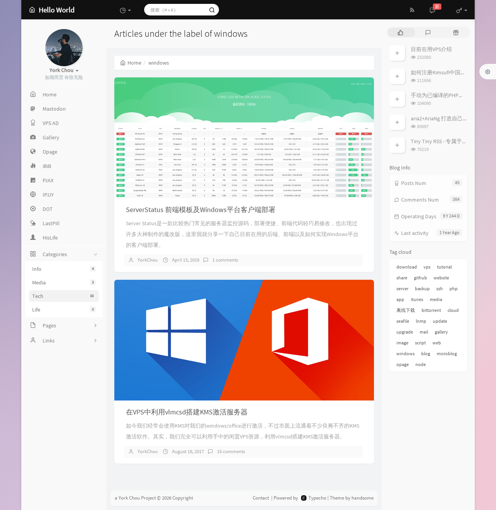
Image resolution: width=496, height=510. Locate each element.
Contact (261, 498)
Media (63, 282)
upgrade (404, 332)
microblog (447, 353)
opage (402, 364)
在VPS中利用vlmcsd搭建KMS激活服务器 (187, 411)
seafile (402, 321)
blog (425, 353)
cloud (453, 310)
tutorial (444, 267)
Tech (63, 296)
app (400, 299)
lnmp (421, 321)
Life (63, 309)
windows (405, 353)
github (420, 278)
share (401, 278)
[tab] (400, 32)
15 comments (231, 451)
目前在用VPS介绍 (431, 49)
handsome (362, 498)
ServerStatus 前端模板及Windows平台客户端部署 (201, 209)
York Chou (129, 498)
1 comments (225, 260)
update (440, 321)
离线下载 (405, 310)
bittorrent (431, 310)
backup (422, 288)
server (402, 288)
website (441, 278)
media (436, 299)
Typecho (317, 498)
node (420, 364)
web (436, 343)
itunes (417, 299)
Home (134, 62)
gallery (441, 332)
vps (427, 267)
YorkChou (148, 260)
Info (63, 268)
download (406, 267)
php (454, 288)
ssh (439, 288)
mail (424, 332)
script (420, 343)
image (402, 343)
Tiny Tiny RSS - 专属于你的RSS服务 (451, 141)
